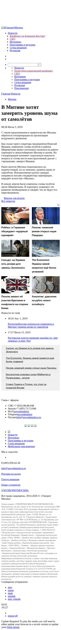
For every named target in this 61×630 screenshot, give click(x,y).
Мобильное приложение (21, 446)
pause (11, 590)
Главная (5, 93)
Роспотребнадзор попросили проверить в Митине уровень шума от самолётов (31, 325)
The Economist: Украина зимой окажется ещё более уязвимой (30, 360)
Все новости (8, 201)
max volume (14, 599)
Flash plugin (13, 627)
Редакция (15, 50)
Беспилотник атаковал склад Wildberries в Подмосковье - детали (28, 376)
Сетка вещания (18, 47)
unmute (11, 596)
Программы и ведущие (22, 44)
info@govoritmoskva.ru (28, 417)
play (10, 587)
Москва (12, 99)
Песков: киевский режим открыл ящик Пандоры (31, 368)
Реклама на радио (11, 473)
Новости (12, 33)
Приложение (21, 88)
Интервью (15, 41)
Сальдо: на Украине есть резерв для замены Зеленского (30, 350)
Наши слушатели (10, 484)
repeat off (13, 615)
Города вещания (10, 479)
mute (10, 593)
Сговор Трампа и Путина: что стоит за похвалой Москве (26, 386)
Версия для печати (14, 198)
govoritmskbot (21, 411)
